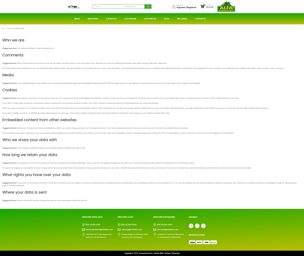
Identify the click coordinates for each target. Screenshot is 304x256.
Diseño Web (158, 253)
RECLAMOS (182, 18)
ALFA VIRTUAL (150, 18)
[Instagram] (197, 226)
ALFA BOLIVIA (130, 18)
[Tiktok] (203, 226)
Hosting (167, 253)
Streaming (175, 253)
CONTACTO (200, 18)
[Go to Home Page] (3, 28)
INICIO (77, 18)
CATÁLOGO (111, 18)
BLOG (166, 18)
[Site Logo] (74, 7)
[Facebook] (191, 226)
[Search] (147, 7)
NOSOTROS (93, 18)
